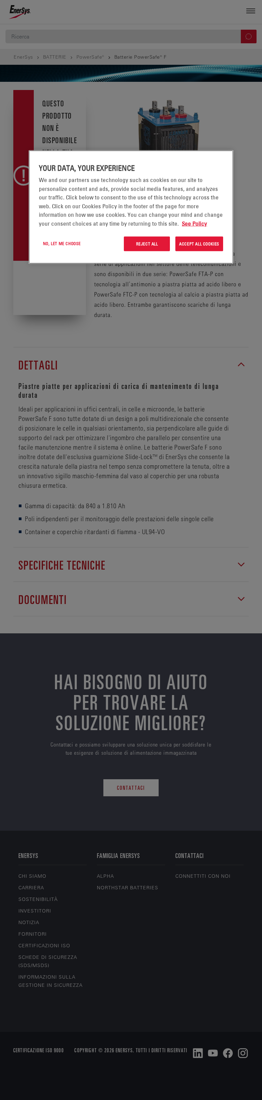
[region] (131, 207)
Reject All (147, 243)
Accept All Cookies (199, 243)
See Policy (194, 223)
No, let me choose (62, 243)
